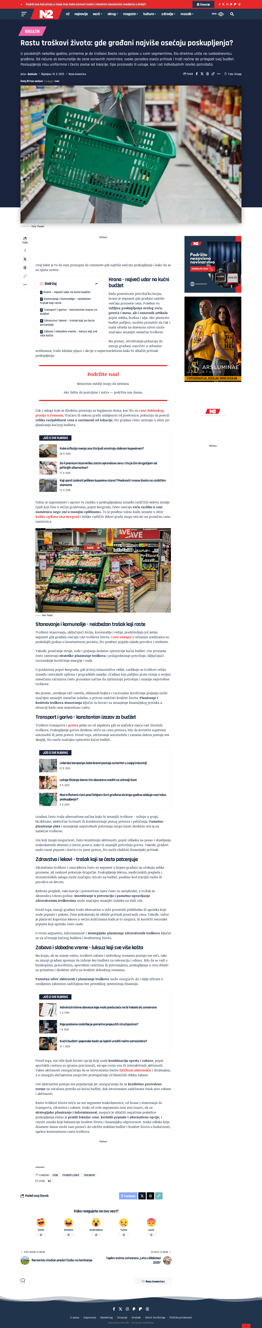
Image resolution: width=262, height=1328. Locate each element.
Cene (55, 1175)
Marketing (106, 1317)
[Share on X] (202, 74)
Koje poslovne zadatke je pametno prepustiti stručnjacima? (99, 1024)
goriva (73, 725)
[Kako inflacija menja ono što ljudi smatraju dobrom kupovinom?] (48, 451)
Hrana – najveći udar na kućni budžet (66, 292)
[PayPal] (231, 4)
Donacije (122, 1317)
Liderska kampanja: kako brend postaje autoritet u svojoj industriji (103, 763)
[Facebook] (219, 4)
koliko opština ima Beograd (57, 516)
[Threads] (239, 4)
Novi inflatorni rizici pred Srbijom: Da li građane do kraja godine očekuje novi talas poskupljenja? (113, 797)
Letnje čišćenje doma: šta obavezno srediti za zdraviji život (98, 780)
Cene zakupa (121, 637)
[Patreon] (235, 4)
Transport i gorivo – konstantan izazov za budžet (68, 312)
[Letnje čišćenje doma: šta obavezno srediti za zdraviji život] (48, 782)
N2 (49, 1181)
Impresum (89, 1317)
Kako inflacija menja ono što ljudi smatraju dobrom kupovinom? (102, 448)
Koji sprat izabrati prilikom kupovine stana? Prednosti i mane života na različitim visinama (113, 482)
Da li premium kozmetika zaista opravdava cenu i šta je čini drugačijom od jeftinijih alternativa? (108, 465)
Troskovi (89, 1175)
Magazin (32, 31)
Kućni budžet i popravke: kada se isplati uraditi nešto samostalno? (103, 1041)
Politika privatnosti (180, 1317)
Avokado (32, 74)
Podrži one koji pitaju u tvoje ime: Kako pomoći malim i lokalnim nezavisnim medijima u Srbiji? (86, 4)
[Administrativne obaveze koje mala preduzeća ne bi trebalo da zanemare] (48, 1009)
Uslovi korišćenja (155, 1317)
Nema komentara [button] (155, 1281)
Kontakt (136, 1317)
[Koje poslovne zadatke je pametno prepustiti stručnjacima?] (48, 1026)
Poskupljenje (71, 1175)
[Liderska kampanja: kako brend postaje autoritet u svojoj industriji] (48, 765)
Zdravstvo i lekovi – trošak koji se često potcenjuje (67, 322)
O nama (74, 1317)
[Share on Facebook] (196, 74)
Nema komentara (77, 74)
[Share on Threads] (207, 74)
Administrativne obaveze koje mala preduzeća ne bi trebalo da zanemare (108, 1007)
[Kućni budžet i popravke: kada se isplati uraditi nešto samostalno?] (48, 1043)
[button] (232, 14)
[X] (223, 4)
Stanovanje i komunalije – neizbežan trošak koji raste (65, 301)
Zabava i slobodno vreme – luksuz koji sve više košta (68, 333)
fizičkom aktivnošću (135, 1070)
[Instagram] (227, 4)
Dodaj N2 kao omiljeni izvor (40, 81)
